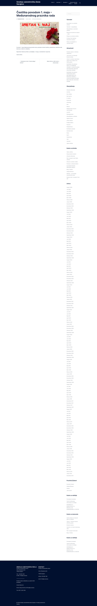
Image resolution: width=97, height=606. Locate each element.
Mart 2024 (69, 245)
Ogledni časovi (70, 118)
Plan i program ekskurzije (72, 530)
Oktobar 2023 (70, 255)
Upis (68, 139)
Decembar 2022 (70, 276)
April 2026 (69, 195)
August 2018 (69, 384)
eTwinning (69, 102)
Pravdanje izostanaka (71, 499)
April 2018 (69, 392)
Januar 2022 (69, 299)
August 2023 (69, 259)
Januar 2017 (69, 423)
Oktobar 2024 (70, 233)
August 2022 (69, 284)
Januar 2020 (69, 349)
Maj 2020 (69, 340)
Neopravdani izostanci (71, 154)
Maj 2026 (69, 193)
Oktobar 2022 (70, 280)
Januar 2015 (69, 473)
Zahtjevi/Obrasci (70, 171)
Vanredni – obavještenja (72, 26)
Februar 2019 (69, 372)
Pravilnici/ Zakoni (70, 484)
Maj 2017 (68, 415)
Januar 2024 (69, 249)
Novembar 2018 (70, 378)
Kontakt (75, 3)
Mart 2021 (69, 320)
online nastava (70, 120)
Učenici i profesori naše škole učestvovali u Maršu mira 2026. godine (73, 61)
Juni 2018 (69, 388)
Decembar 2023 (70, 251)
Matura (68, 106)
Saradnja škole (70, 130)
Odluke (68, 488)
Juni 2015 (69, 463)
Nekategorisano (70, 114)
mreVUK (68, 112)
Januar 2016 (69, 448)
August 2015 (69, 459)
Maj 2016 (69, 440)
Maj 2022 (69, 291)
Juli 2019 (68, 361)
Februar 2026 (69, 199)
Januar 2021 (69, 324)
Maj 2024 (69, 241)
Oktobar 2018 (69, 380)
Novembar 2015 (70, 452)
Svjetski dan (69, 137)
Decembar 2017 (70, 401)
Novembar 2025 (70, 206)
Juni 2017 (69, 413)
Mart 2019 (69, 369)
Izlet (67, 104)
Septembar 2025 (70, 210)
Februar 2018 (69, 396)
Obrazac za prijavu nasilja (72, 161)
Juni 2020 (69, 338)
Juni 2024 (69, 239)
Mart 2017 (69, 419)
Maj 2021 (69, 316)
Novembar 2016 (70, 428)
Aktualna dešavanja (73, 2)
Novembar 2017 (70, 403)
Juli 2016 (68, 436)
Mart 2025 (69, 222)
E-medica (69, 98)
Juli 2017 (68, 411)
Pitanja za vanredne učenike (73, 36)
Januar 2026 (69, 201)
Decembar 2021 (70, 301)
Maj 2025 (69, 218)
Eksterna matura (70, 525)
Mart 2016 (69, 444)
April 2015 (69, 467)
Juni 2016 (69, 438)
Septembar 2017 (70, 407)
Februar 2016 (69, 446)
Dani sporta (69, 96)
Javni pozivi (69, 490)
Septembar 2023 (70, 257)
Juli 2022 (69, 286)
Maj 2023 (69, 266)
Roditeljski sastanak (71, 128)
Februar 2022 (69, 297)
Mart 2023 (69, 270)
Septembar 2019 (70, 357)
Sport (68, 135)
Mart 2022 (69, 295)
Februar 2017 (69, 421)
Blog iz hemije (70, 169)
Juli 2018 (68, 386)
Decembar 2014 (70, 475)
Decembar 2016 (70, 425)
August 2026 (69, 187)
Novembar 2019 (70, 353)
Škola (68, 132)
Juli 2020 (69, 336)
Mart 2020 (69, 345)
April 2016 (69, 442)
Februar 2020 (69, 347)
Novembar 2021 (70, 303)
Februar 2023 (69, 272)
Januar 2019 (69, 374)
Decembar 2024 (70, 228)
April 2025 (69, 220)
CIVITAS (68, 92)
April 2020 (69, 342)
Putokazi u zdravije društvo (72, 163)
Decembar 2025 (70, 203)
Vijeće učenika (70, 143)
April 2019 (69, 367)
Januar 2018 (69, 398)
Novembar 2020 (70, 328)
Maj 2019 (69, 365)
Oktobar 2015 (69, 455)
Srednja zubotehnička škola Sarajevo (28, 3)
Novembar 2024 (70, 230)
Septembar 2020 (70, 332)
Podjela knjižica (70, 122)
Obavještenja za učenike (72, 116)
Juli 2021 (68, 311)
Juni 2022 (69, 289)
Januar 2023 (69, 274)
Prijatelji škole (70, 126)
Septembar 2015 (70, 457)
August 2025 (69, 212)
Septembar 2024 (70, 235)
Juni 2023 (69, 264)
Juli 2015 (68, 461)
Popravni (68, 124)
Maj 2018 (69, 390)
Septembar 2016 (70, 432)
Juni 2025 (69, 216)
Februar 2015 (69, 471)
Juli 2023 (69, 262)
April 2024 (69, 243)
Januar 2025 (69, 226)
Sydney (18, 604)
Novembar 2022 (70, 278)
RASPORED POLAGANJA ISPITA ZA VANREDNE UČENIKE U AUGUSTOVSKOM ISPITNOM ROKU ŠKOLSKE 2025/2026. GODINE (73, 67)
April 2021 (69, 318)
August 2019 (69, 359)
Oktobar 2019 (69, 355)
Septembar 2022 (70, 282)
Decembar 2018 (70, 376)
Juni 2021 (69, 313)
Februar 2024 (69, 247)
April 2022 (69, 293)
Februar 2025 (69, 224)
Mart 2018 (69, 394)
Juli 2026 (69, 189)
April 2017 (69, 417)
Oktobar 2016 (69, 430)
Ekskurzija (69, 100)
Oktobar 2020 (70, 330)
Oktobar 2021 (69, 305)
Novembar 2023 (70, 253)
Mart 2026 (69, 197)
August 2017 (69, 409)
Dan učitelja (69, 94)
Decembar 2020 (70, 326)
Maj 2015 (69, 465)
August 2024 (69, 237)
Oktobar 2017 (69, 405)
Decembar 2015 (70, 450)
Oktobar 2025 (70, 208)
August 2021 (69, 309)
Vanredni (68, 141)
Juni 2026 (69, 191)
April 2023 (69, 268)
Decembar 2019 (70, 351)
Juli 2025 (69, 214)
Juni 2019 (69, 363)
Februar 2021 (69, 322)
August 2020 (69, 334)
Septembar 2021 (70, 307)
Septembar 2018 (70, 382)
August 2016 (69, 434)
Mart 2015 (69, 469)
